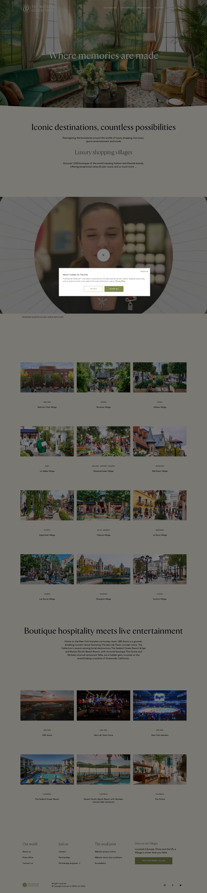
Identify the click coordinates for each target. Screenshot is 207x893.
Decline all (144, 271)
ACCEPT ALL (114, 289)
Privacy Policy (120, 281)
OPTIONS (93, 289)
